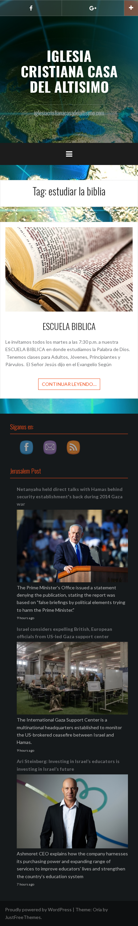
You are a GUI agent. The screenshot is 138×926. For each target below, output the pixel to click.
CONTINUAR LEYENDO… (69, 384)
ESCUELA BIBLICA (69, 326)
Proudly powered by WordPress (38, 909)
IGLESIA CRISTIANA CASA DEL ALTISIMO (69, 71)
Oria (97, 909)
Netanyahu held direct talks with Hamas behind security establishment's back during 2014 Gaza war (70, 496)
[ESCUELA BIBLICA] (69, 269)
